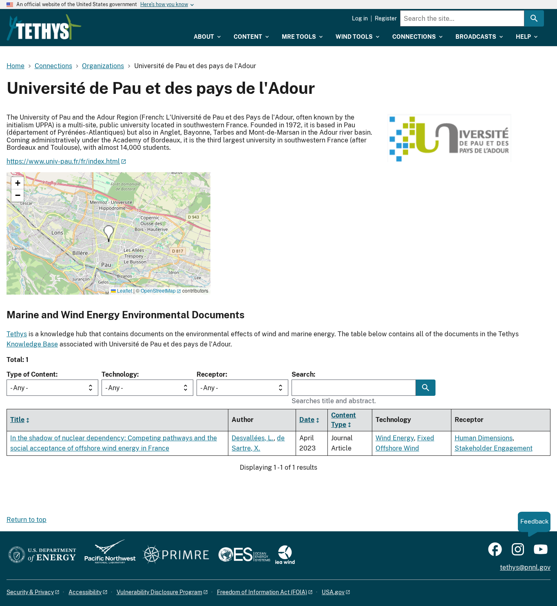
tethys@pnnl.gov (525, 567)
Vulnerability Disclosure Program (159, 592)
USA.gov (333, 592)
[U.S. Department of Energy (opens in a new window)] (42, 555)
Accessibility (85, 592)
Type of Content (31, 374)
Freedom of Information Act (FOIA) (262, 592)
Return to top (26, 520)
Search (303, 374)
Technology (119, 374)
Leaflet (124, 290)
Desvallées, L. (253, 438)
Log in (360, 18)
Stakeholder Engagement (494, 448)
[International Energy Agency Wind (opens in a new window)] (285, 555)
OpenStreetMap (158, 290)
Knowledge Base (32, 344)
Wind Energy (395, 438)
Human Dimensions (484, 438)
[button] (109, 233)
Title (17, 420)
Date (306, 420)
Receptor (211, 374)
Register (386, 18)
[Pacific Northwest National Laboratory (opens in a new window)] (107, 555)
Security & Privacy (30, 592)
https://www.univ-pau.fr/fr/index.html (63, 161)
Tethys (17, 334)
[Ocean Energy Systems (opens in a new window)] (244, 555)
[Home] (44, 27)
